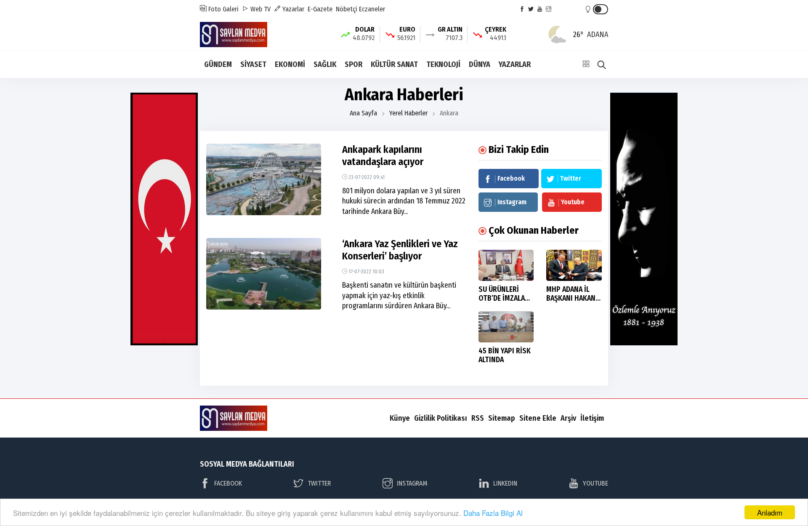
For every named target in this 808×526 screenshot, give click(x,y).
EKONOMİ (290, 64)
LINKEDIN (505, 483)
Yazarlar (292, 9)
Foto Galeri (223, 9)
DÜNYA (479, 64)
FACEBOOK (228, 483)
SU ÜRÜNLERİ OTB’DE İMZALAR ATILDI (503, 298)
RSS (477, 418)
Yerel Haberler (408, 113)
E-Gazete (320, 9)
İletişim (592, 418)
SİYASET (253, 64)
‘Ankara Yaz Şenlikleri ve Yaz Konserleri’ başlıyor (400, 250)
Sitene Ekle (537, 418)
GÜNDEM (218, 64)
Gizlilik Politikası (440, 418)
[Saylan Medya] (233, 34)
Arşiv (568, 418)
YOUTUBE (595, 483)
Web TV (260, 9)
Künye (400, 418)
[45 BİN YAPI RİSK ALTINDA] (506, 326)
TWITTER (319, 483)
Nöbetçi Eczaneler (360, 9)
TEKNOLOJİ (443, 64)
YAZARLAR (515, 64)
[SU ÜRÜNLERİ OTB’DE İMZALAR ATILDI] (506, 265)
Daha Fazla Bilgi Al (493, 512)
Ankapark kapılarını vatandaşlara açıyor (382, 156)
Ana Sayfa (363, 113)
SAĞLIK (325, 64)
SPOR (353, 64)
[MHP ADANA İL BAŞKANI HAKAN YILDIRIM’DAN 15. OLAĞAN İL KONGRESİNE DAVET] (574, 265)
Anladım (769, 512)
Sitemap (501, 418)
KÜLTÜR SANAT (394, 64)
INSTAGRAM (412, 483)
